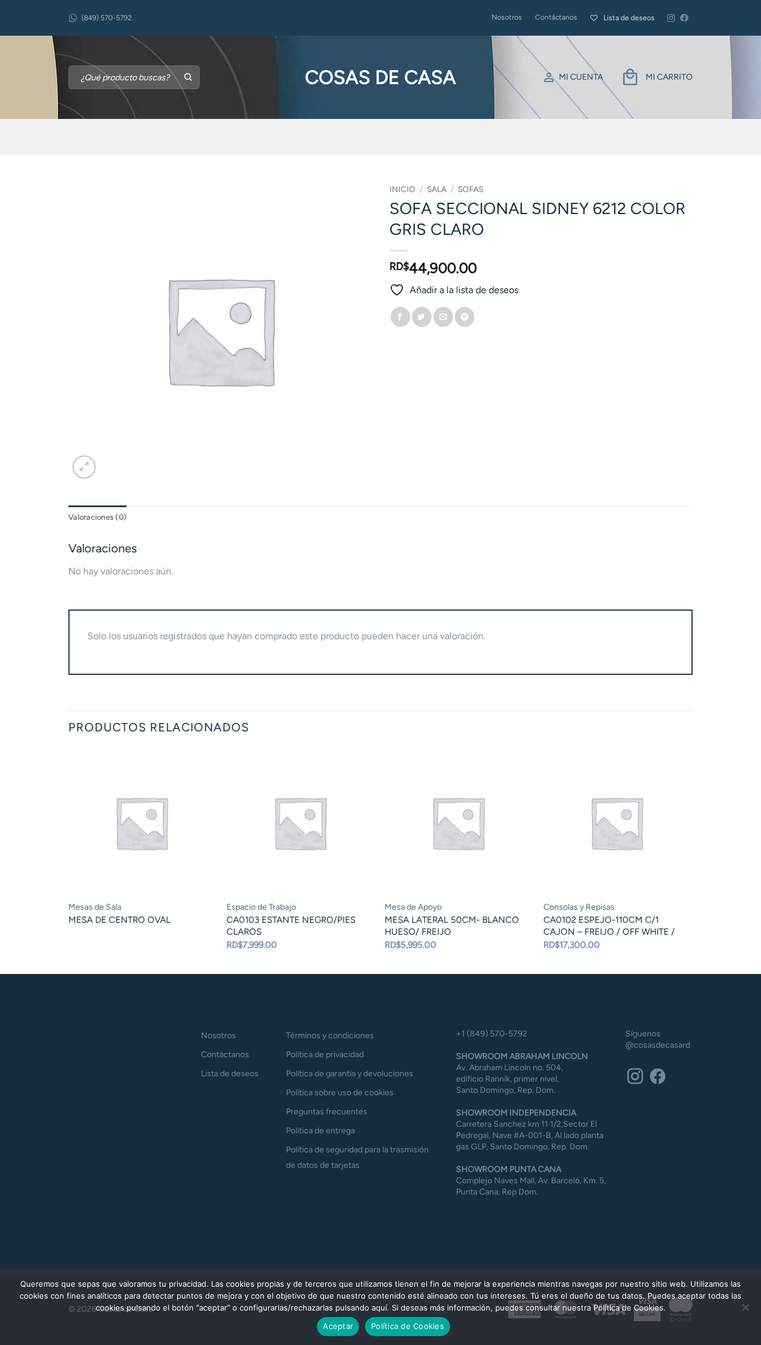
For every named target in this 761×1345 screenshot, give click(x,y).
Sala (436, 189)
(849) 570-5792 (106, 18)
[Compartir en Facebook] (400, 317)
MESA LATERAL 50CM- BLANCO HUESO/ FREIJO (452, 926)
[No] (745, 1310)
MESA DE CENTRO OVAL (119, 920)
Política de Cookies (407, 1326)
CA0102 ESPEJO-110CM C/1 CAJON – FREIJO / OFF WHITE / (609, 926)
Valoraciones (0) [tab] (97, 517)
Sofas (470, 189)
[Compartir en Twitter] (422, 317)
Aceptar (338, 1326)
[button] (84, 467)
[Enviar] (189, 77)
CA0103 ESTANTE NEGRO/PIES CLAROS (291, 926)
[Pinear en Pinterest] (464, 317)
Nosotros (507, 17)
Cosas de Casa (380, 77)
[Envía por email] (443, 317)
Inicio (402, 189)
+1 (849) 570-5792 (491, 1034)
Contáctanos (556, 17)
